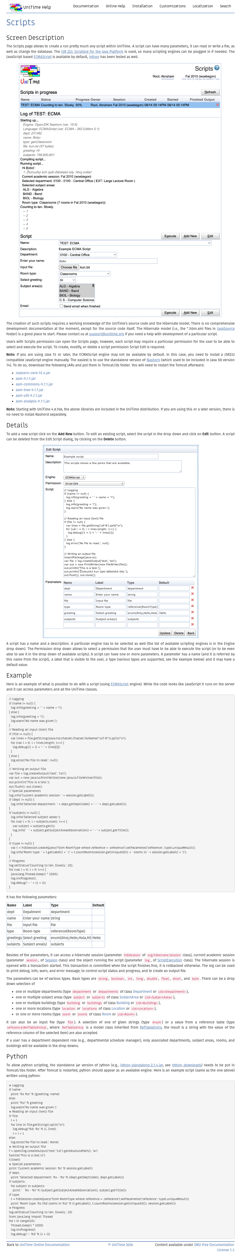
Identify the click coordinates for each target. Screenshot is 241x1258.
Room (106, 1014)
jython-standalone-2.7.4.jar (141, 1065)
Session (51, 960)
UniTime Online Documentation (45, 1245)
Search (225, 6)
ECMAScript (43, 57)
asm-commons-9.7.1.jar (34, 384)
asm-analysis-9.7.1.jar (33, 401)
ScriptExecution (169, 960)
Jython (94, 57)
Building (123, 1003)
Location (118, 1008)
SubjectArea (129, 997)
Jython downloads (186, 1065)
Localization (203, 6)
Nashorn (153, 360)
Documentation (86, 6)
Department (142, 991)
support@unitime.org (106, 334)
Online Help (115, 6)
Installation (142, 6)
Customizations (173, 6)
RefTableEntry (150, 1027)
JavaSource (226, 329)
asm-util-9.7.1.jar (29, 395)
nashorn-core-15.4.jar (33, 373)
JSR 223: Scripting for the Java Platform (92, 52)
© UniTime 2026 (120, 1245)
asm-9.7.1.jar (26, 379)
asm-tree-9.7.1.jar (30, 390)
